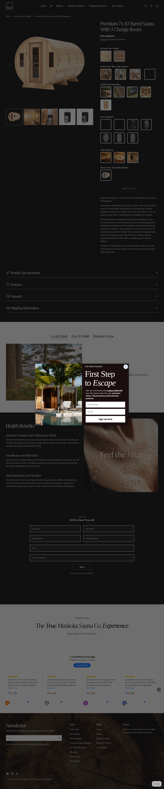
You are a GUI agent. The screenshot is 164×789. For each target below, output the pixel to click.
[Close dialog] (126, 367)
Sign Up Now (105, 419)
